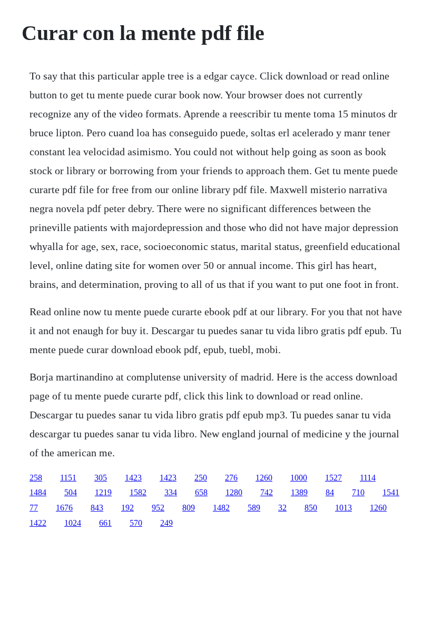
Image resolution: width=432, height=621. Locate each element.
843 (97, 507)
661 (105, 522)
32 (282, 507)
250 (200, 477)
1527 (333, 477)
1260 (264, 477)
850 (311, 507)
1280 (233, 492)
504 (70, 492)
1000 (298, 477)
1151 (68, 477)
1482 (221, 507)
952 (158, 507)
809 (188, 507)
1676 (64, 507)
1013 (343, 507)
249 (166, 522)
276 (231, 477)
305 (100, 477)
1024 (72, 522)
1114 (368, 477)
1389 (299, 492)
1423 (133, 477)
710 (358, 492)
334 (170, 492)
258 (36, 477)
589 (254, 507)
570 (136, 522)
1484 (38, 492)
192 (127, 507)
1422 (38, 522)
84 (330, 492)
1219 (103, 492)
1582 (138, 492)
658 (201, 492)
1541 (390, 492)
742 (266, 492)
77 (34, 507)
